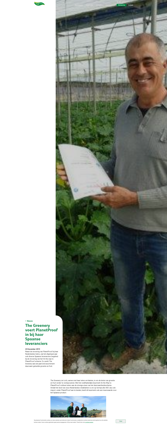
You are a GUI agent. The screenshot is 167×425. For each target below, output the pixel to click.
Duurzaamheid (110, 5)
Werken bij (121, 5)
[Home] (39, 5)
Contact (130, 5)
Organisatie (89, 5)
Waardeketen (79, 5)
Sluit (120, 421)
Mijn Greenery (122, 2)
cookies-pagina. (89, 422)
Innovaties (99, 5)
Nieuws (30, 321)
